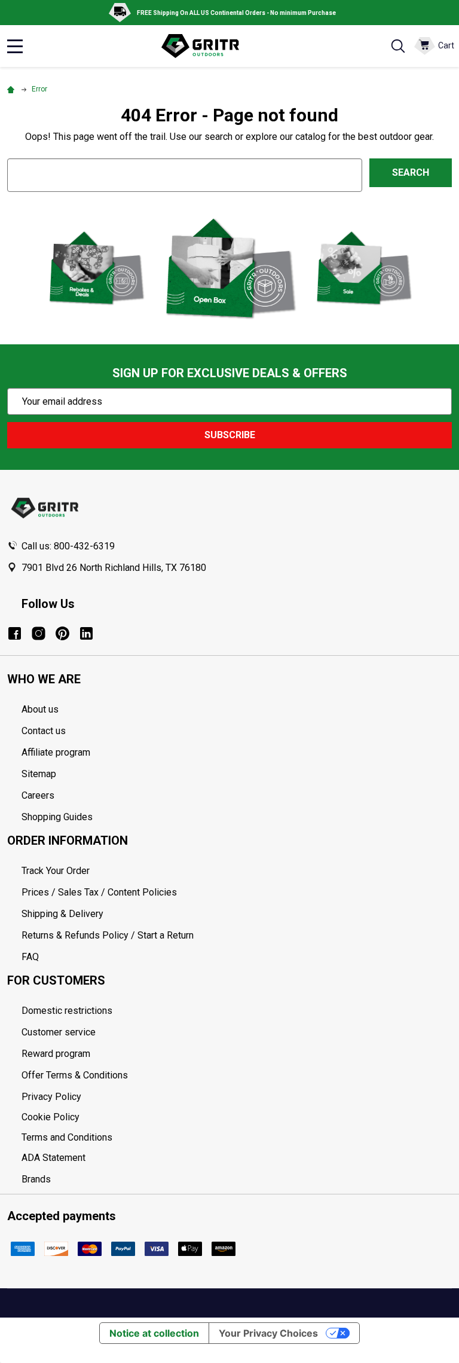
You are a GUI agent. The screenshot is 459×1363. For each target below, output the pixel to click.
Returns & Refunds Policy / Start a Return (108, 935)
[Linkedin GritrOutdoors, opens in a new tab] (86, 633)
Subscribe (229, 435)
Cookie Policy (237, 1117)
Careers (38, 795)
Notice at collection (154, 1333)
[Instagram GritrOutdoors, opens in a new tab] (38, 633)
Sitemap (39, 774)
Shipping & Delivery (62, 913)
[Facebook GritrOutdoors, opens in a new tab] (14, 633)
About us (40, 709)
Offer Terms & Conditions (75, 1075)
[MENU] (15, 46)
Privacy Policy (237, 1097)
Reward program (56, 1053)
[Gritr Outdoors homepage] (206, 46)
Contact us (44, 730)
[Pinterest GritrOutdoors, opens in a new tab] (62, 633)
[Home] (12, 89)
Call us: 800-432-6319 (68, 546)
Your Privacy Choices (268, 1333)
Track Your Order (56, 870)
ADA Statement (53, 1157)
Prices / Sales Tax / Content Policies (99, 892)
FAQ (30, 956)
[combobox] (184, 174)
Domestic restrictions (67, 1010)
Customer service (59, 1032)
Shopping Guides (57, 817)
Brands (36, 1179)
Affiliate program (56, 752)
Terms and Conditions (237, 1137)
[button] (96, 268)
